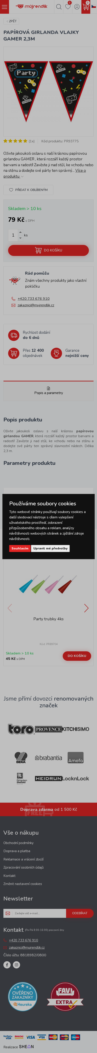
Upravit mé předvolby (50, 548)
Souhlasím (20, 548)
